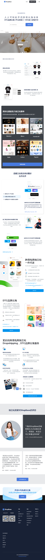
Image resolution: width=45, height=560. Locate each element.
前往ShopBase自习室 (32, 395)
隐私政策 (4, 544)
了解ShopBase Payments (29, 211)
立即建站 (22, 496)
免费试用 (34, 290)
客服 (27, 524)
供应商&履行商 (29, 518)
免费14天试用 (32, 1)
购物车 (19, 522)
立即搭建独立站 (22, 479)
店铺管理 (19, 520)
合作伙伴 (4, 535)
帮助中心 (36, 513)
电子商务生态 (29, 520)
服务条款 (4, 542)
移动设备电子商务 (30, 516)
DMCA (4, 540)
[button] (39, 1)
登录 (27, 1)
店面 (19, 511)
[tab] (12, 193)
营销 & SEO (20, 516)
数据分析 (28, 513)
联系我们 (36, 511)
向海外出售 (29, 522)
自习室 (4, 546)
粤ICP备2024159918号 (22, 556)
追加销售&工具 (20, 513)
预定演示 (36, 516)
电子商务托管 (29, 511)
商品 (19, 518)
